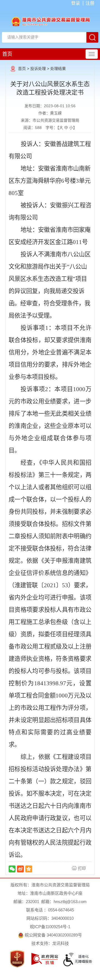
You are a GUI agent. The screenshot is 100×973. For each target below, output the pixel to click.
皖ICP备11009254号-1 (50, 926)
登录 (75, 3)
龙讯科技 (60, 943)
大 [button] (61, 127)
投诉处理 (38, 68)
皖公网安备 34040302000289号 (53, 935)
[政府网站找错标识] (44, 959)
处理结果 (58, 68)
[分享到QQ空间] (28, 868)
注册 (90, 3)
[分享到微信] (12, 868)
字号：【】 (61, 127)
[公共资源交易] (50, 21)
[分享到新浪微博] (20, 868)
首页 (7, 54)
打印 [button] (82, 868)
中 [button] (66, 127)
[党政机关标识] (17, 959)
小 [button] (71, 127)
